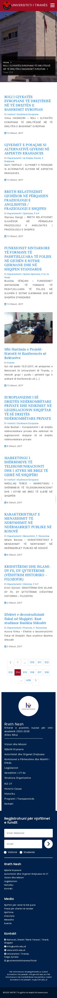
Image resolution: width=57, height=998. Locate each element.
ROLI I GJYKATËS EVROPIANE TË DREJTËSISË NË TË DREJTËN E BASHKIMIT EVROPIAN (27, 103)
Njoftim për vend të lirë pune (20, 904)
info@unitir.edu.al (16, 946)
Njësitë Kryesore (14, 749)
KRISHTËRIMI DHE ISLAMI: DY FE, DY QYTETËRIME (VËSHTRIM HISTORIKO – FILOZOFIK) (27, 572)
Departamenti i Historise (19, 584)
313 (10, 672)
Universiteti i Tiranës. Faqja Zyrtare (17, 955)
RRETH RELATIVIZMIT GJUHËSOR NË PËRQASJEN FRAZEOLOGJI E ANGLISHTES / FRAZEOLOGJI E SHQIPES (26, 200)
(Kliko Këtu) (11, 734)
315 (25, 672)
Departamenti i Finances (19, 627)
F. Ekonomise (43, 536)
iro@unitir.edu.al (39, 979)
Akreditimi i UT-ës (15, 772)
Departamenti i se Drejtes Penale (24, 158)
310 (32, 662)
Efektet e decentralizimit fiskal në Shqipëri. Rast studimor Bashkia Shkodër (25, 618)
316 (32, 672)
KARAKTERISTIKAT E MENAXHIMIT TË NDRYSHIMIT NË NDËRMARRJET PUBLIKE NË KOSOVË (28, 522)
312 (47, 662)
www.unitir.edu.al (16, 950)
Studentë (29, 852)
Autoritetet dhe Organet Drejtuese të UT (26, 873)
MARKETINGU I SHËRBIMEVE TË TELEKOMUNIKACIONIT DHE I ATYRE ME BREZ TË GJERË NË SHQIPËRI (26, 466)
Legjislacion (11, 767)
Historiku (9, 793)
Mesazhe (9, 919)
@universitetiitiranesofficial (22, 960)
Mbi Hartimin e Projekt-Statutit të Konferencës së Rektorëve (25, 353)
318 (47, 672)
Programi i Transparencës (19, 798)
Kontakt (8, 803)
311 (39, 662)
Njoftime (9, 912)
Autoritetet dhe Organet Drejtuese (24, 754)
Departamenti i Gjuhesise (20, 213)
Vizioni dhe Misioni (15, 744)
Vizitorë (12, 852)
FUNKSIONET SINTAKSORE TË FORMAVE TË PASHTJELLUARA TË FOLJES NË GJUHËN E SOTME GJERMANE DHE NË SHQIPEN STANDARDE (27, 258)
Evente (10, 362)
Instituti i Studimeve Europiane (23, 114)
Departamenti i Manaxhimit (21, 536)
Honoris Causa (13, 788)
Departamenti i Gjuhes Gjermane (23, 274)
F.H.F (36, 213)
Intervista (9, 916)
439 (28, 680)
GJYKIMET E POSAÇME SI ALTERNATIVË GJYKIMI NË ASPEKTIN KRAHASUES (26, 149)
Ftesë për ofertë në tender (18, 908)
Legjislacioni (10, 881)
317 (39, 672)
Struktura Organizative (17, 777)
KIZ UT (8, 783)
